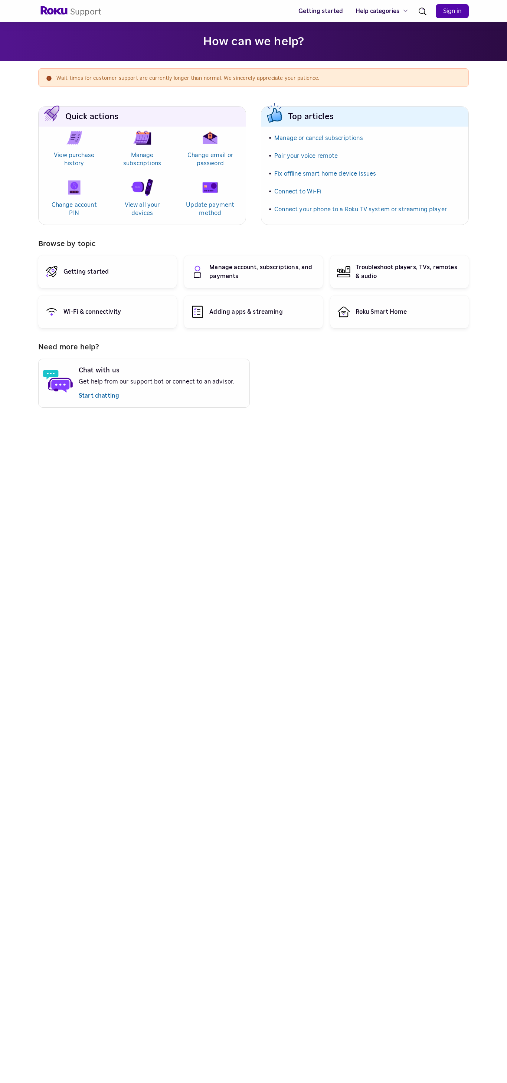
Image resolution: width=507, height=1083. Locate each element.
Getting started (320, 11)
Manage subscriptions (142, 159)
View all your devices (142, 209)
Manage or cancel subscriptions (318, 138)
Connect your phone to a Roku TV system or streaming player (360, 209)
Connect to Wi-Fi (297, 192)
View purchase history (74, 159)
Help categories (377, 11)
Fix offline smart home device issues (325, 174)
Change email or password (210, 159)
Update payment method (210, 209)
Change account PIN (74, 209)
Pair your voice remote (306, 156)
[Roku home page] (54, 12)
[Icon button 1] (422, 11)
